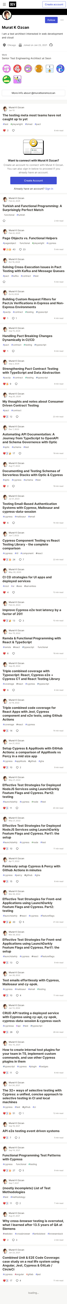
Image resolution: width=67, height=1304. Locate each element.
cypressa (8, 1025)
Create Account (33, 180)
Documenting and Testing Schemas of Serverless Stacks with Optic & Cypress (32, 473)
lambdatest (38, 1233)
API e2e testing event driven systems (31, 1131)
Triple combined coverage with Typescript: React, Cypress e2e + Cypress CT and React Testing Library (31, 675)
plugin (33, 1066)
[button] (6, 68)
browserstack (55, 1233)
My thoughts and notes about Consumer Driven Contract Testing (33, 403)
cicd (6, 586)
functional (8, 214)
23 (24, 249)
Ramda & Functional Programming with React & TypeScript (31, 640)
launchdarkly (10, 801)
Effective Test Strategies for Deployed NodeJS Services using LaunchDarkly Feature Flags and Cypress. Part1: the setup (31, 831)
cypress (51, 243)
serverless (30, 586)
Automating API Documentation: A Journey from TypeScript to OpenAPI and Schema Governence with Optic (30, 438)
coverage (8, 683)
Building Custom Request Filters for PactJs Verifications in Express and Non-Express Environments (33, 303)
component (27, 553)
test (5, 124)
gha (41, 761)
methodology (18, 1197)
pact (38, 124)
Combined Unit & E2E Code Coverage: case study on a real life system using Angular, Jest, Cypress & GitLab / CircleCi (31, 1263)
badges (43, 1066)
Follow (51, 20)
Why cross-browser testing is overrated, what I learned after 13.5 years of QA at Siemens (33, 1225)
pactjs (7, 312)
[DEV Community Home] (13, 4)
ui (12, 586)
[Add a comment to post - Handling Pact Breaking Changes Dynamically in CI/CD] (14, 351)
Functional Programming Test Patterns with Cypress (31, 1157)
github (32, 761)
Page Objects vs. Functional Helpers (29, 238)
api (18, 1025)
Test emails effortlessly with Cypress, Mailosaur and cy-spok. (31, 982)
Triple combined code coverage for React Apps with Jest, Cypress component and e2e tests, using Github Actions (32, 713)
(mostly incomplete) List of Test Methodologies (26, 1190)
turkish (21, 214)
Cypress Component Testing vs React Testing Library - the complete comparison (31, 544)
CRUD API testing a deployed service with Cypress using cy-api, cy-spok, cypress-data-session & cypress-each (31, 1017)
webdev (8, 1233)
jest (38, 1274)
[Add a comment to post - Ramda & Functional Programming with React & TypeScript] (14, 653)
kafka (15, 276)
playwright (17, 124)
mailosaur (20, 516)
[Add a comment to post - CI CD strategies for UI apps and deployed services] (14, 592)
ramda (7, 647)
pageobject (9, 243)
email (31, 516)
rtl (16, 553)
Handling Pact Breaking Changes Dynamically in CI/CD (27, 338)
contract (26, 276)
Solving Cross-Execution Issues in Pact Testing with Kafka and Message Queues (33, 269)
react (39, 553)
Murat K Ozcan (16, 107)
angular (19, 1274)
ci (34, 1107)
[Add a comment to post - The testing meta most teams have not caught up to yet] (14, 130)
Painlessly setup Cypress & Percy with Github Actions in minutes (31, 868)
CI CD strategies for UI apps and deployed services (27, 579)
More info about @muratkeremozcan (33, 92)
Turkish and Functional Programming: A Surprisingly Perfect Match (32, 208)
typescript (42, 312)
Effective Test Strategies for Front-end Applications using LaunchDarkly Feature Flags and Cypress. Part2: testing (31, 905)
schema (16, 447)
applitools (20, 761)
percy (18, 875)
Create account (54, 4)
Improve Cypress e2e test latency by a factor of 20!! (31, 612)
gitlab (29, 1274)
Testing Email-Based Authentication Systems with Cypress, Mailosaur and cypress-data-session (30, 507)
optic (6, 447)
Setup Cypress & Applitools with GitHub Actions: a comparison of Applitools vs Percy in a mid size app (32, 752)
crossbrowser (22, 1233)
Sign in (49, 188)
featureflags (47, 915)
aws (19, 586)
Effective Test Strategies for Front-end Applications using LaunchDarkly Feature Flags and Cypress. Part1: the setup (31, 945)
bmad (28, 124)
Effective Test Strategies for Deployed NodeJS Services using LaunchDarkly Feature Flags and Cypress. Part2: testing (31, 791)
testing (29, 312)
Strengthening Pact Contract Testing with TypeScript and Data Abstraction (31, 370)
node (35, 801)
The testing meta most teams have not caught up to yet (31, 117)
